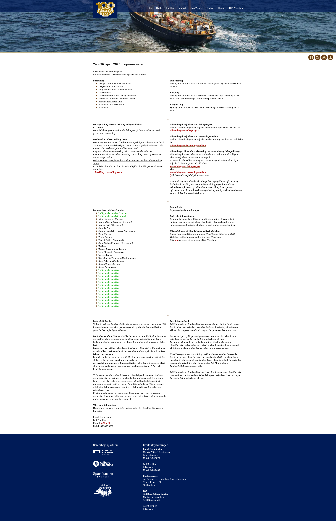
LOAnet (221, 8)
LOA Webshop (236, 8)
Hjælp (159, 8)
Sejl (150, 8)
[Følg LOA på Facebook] (311, 57)
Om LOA (170, 8)
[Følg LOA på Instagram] (318, 57)
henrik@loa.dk (150, 455)
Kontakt (182, 8)
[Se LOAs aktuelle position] (330, 57)
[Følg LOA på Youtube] (324, 57)
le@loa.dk (148, 467)
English (210, 8)
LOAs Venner (196, 8)
